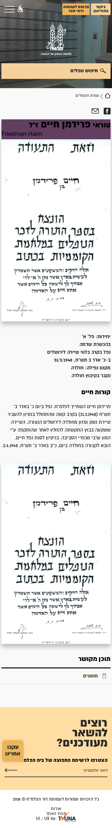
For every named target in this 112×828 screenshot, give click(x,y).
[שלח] (11, 770)
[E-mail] (95, 111)
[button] (20, 9)
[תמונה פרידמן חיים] (56, 553)
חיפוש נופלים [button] (84, 71)
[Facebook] (107, 111)
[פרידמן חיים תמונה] (56, 220)
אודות (56, 809)
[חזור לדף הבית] (108, 95)
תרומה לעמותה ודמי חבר (76, 9)
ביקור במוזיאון (101, 9)
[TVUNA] (67, 817)
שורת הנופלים (87, 95)
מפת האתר (56, 814)
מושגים (90, 676)
